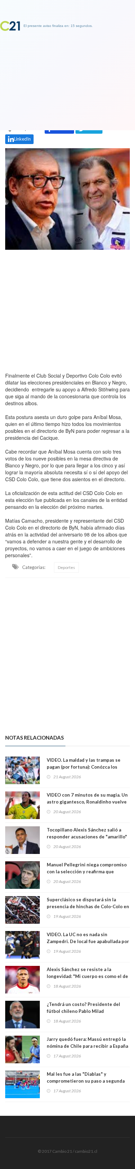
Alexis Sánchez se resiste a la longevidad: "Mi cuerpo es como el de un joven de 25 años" (87, 976)
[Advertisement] (67, 309)
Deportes (66, 567)
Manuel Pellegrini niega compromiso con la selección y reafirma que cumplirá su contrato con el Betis (87, 871)
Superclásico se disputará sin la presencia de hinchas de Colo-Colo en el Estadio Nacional (88, 906)
